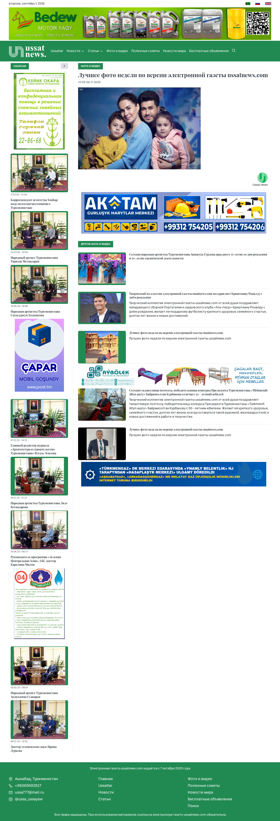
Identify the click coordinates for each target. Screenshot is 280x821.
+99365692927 (27, 785)
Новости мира (174, 51)
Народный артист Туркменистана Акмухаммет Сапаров (34, 695)
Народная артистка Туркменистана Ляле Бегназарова (39, 505)
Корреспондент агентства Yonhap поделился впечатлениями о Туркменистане (34, 203)
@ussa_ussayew (28, 799)
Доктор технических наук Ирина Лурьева (34, 749)
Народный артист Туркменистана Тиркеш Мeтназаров (34, 259)
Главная (105, 778)
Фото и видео (117, 51)
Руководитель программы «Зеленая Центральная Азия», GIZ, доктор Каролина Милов (36, 561)
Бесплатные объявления (209, 51)
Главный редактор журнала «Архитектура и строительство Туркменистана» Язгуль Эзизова (33, 449)
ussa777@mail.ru (29, 792)
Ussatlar (57, 51)
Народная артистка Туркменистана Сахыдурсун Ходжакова (35, 313)
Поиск (193, 805)
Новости (74, 51)
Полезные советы (145, 51)
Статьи (94, 51)
